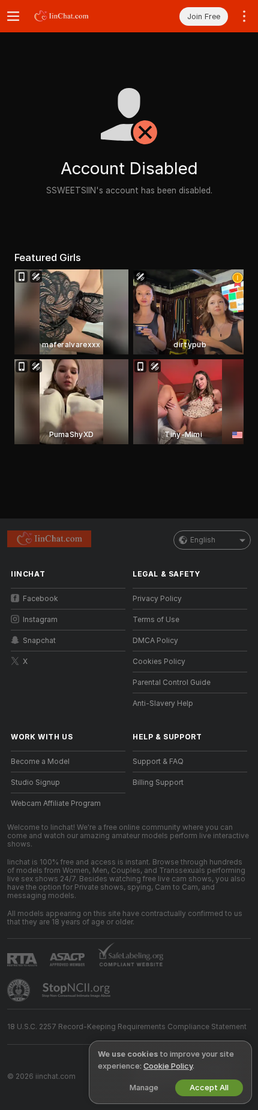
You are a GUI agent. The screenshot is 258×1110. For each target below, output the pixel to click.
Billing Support (158, 782)
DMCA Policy (155, 640)
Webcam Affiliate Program (56, 803)
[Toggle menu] (13, 16)
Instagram (40, 619)
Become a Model (40, 761)
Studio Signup (35, 782)
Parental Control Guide (172, 682)
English (202, 540)
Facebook (40, 599)
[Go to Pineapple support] (19, 990)
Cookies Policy (159, 661)
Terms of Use (156, 619)
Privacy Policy (157, 599)
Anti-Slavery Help (163, 703)
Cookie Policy (168, 1066)
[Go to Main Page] (77, 16)
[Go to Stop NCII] (77, 990)
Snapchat (39, 640)
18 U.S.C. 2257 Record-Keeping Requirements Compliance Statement (127, 1027)
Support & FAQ (158, 761)
